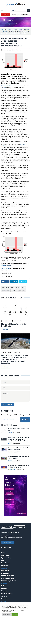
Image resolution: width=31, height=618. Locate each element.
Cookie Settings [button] (6, 614)
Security (10, 443)
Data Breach (5, 563)
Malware (5, 31)
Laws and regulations (8, 581)
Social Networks (6, 593)
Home (3, 30)
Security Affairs (21, 290)
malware (24, 287)
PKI (14, 290)
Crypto (20, 30)
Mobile (3, 586)
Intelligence (5, 573)
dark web (3, 87)
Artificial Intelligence (8, 576)
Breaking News (11, 30)
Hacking (26, 30)
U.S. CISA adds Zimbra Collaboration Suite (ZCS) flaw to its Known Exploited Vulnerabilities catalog (18, 439)
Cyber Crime (5, 555)
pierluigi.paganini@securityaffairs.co (11, 537)
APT (2, 560)
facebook (6, 281)
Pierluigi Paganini (7, 50)
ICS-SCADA (4, 598)
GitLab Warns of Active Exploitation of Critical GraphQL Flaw (18, 466)
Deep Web (4, 565)
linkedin (15, 281)
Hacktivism (5, 570)
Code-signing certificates (7, 85)
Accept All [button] (14, 614)
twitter (24, 281)
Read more (6, 329)
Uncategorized (11, 469)
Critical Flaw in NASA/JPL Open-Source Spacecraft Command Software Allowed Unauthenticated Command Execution (14, 359)
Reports (4, 588)
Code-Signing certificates (7, 287)
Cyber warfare (6, 558)
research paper (15, 111)
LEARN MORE (7, 542)
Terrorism (4, 596)
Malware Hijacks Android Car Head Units (13, 325)
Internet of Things (7, 578)
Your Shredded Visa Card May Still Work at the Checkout (18, 448)
